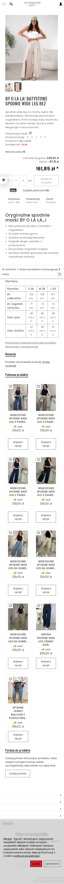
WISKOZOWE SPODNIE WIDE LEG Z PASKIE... (18, 418)
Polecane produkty (16, 375)
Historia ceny (13, 152)
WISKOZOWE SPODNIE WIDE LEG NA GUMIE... (18, 565)
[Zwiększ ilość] (9, 180)
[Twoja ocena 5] (45, 137)
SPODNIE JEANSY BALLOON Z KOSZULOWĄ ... (18, 713)
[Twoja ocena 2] (32, 137)
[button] (31, 47)
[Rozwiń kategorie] (4, 4)
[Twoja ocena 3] (36, 137)
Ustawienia (52, 863)
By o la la (25, 141)
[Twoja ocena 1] (27, 137)
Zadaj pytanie (17, 773)
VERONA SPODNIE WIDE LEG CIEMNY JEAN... (46, 640)
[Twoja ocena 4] (41, 137)
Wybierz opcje (18, 443)
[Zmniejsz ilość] (23, 180)
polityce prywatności (27, 856)
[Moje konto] (61, 4)
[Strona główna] (32, 4)
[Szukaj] (11, 4)
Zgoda (36, 863)
